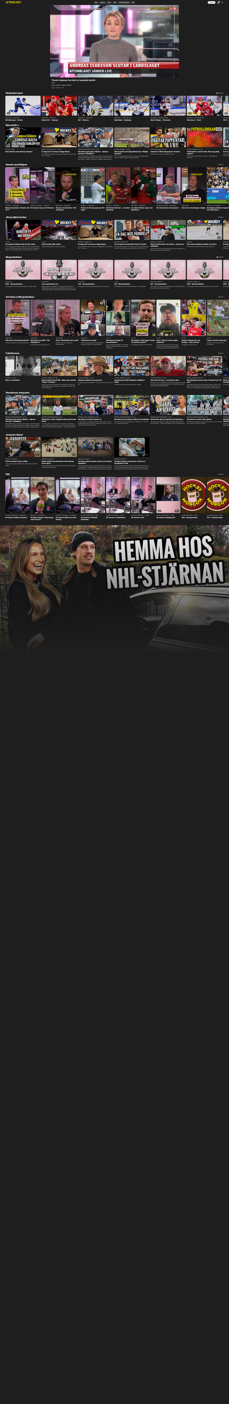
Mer (133, 2)
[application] (114, 41)
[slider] (114, 77)
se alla (220, 93)
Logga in (211, 2)
